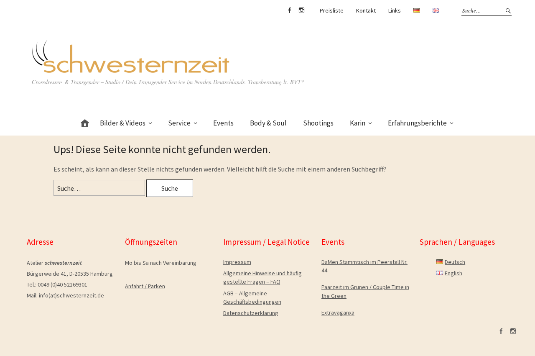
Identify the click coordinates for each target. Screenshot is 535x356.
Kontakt (366, 10)
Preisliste (332, 10)
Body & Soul (268, 123)
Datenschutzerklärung (250, 313)
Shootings (318, 123)
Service (179, 123)
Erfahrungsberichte (417, 123)
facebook (289, 10)
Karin (357, 123)
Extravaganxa (337, 312)
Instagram (301, 10)
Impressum (237, 262)
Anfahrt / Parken (145, 286)
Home (85, 121)
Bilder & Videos (122, 123)
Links (394, 10)
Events (223, 123)
